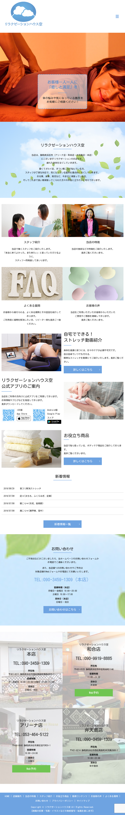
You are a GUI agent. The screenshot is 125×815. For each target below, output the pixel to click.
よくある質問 (111, 796)
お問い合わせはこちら (62, 609)
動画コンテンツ (79, 796)
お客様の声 (96, 796)
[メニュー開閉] (117, 16)
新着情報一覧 (62, 524)
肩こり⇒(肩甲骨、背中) (32, 511)
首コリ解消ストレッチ (30, 488)
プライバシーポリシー (62, 801)
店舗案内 (17, 796)
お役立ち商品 (62, 796)
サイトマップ (83, 801)
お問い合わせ (41, 801)
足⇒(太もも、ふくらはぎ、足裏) (36, 496)
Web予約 (94, 692)
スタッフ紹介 (45, 796)
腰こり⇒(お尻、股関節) (32, 503)
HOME (7, 796)
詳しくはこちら (62, 188)
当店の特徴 (30, 796)
